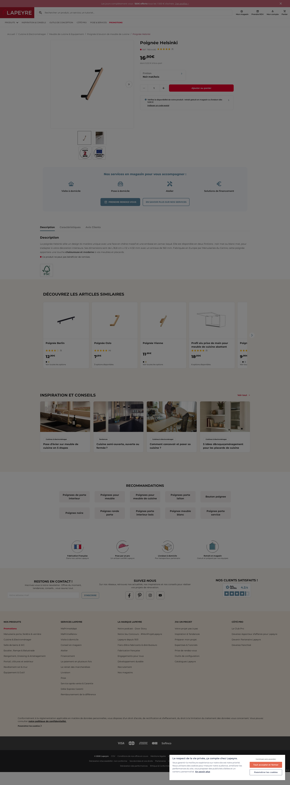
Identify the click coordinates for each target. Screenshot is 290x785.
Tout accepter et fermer (265, 765)
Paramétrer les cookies (266, 772)
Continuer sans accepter (266, 759)
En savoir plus (202, 771)
